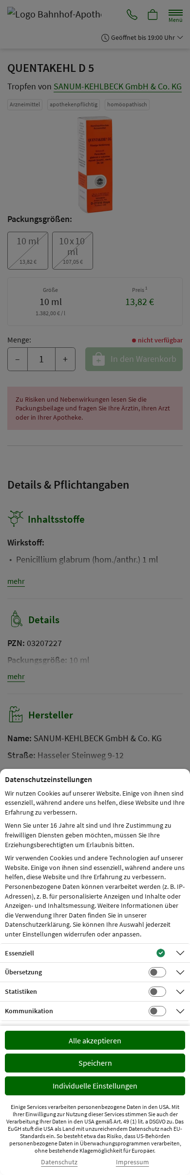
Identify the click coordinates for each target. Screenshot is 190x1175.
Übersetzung (23, 972)
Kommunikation (29, 1010)
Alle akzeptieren (95, 1040)
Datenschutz (59, 1162)
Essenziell (19, 953)
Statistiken (21, 991)
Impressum (132, 1162)
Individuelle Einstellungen (95, 1085)
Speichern (95, 1063)
